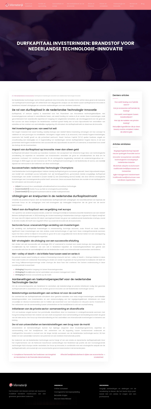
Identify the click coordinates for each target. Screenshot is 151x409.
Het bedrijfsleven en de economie (75, 5)
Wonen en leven (133, 5)
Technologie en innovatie (119, 5)
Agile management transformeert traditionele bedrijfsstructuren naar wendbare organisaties (126, 177)
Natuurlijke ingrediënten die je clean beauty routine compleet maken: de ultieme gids (126, 129)
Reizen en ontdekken (104, 5)
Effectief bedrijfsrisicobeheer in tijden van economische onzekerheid (82, 355)
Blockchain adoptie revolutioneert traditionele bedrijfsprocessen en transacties (126, 168)
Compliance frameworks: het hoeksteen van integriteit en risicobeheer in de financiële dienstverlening (35, 355)
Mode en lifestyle (91, 5)
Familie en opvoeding (42, 5)
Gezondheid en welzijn (58, 5)
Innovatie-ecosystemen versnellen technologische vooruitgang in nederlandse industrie (126, 159)
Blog (142, 4)
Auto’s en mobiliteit (28, 5)
